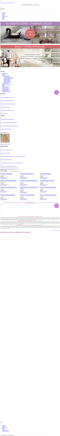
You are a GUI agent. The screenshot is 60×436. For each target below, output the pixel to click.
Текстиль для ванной (5, 75)
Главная (1, 169)
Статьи (3, 427)
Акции (3, 15)
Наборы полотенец (7, 79)
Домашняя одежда (5, 83)
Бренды (3, 14)
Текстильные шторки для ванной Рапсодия (47, 180)
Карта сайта (4, 428)
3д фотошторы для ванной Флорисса (6, 173)
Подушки (3, 85)
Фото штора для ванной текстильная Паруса (27, 194)
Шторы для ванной (7, 82)
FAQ (3, 17)
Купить (1, 178)
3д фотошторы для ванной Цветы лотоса (26, 173)
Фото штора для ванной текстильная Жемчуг (7, 194)
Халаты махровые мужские (8, 78)
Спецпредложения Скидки (6, 91)
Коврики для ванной (7, 80)
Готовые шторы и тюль (6, 89)
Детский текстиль (5, 87)
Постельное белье (5, 73)
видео (3, 19)
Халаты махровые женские (8, 77)
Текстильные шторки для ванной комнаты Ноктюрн (28, 180)
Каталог (3, 13)
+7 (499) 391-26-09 (35, 4)
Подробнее (4, 178)
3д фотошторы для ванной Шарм (45, 173)
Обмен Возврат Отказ (5, 431)
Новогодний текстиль (5, 90)
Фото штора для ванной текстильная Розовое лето (48, 194)
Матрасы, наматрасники (6, 86)
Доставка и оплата (5, 430)
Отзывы (3, 18)
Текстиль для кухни (5, 88)
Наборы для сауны (7, 81)
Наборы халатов (6, 76)
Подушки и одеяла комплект (6, 84)
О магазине (4, 12)
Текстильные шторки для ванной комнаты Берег (8, 180)
